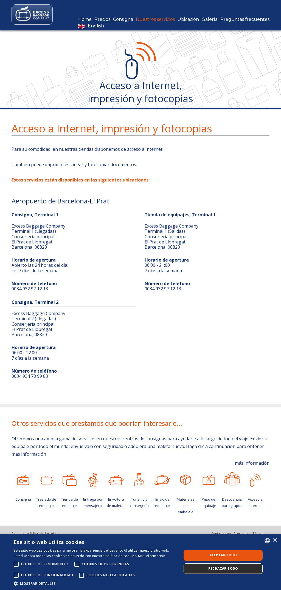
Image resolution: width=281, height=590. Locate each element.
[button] (95, 583)
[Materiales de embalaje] (185, 480)
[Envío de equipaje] (162, 480)
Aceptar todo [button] (223, 555)
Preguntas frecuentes (244, 19)
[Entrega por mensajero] (93, 480)
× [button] (275, 540)
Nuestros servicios (155, 19)
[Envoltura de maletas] (116, 480)
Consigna (123, 19)
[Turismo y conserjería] (139, 480)
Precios (102, 19)
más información (252, 463)
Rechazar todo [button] (223, 568)
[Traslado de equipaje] (46, 480)
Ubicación (188, 19)
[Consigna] (23, 480)
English (96, 26)
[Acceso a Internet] (255, 480)
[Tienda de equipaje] (69, 480)
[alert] (140, 562)
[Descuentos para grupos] (232, 479)
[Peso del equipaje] (209, 480)
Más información (151, 556)
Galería (210, 19)
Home (85, 19)
